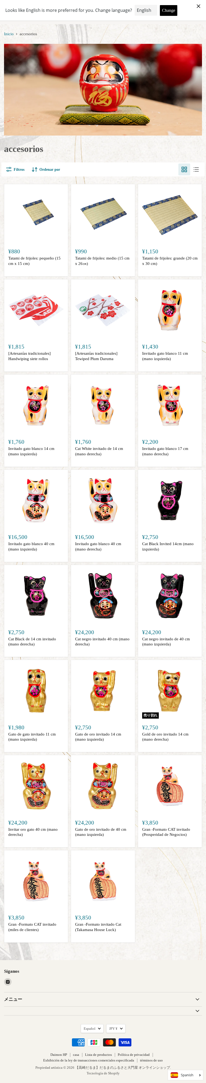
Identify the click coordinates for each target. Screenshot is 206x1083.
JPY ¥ (113, 1029)
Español (89, 1029)
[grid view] (184, 169)
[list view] (196, 169)
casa (76, 1055)
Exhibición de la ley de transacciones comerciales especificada (88, 1060)
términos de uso (151, 1060)
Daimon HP (58, 1055)
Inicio (9, 34)
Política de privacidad (134, 1055)
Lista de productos (98, 1055)
